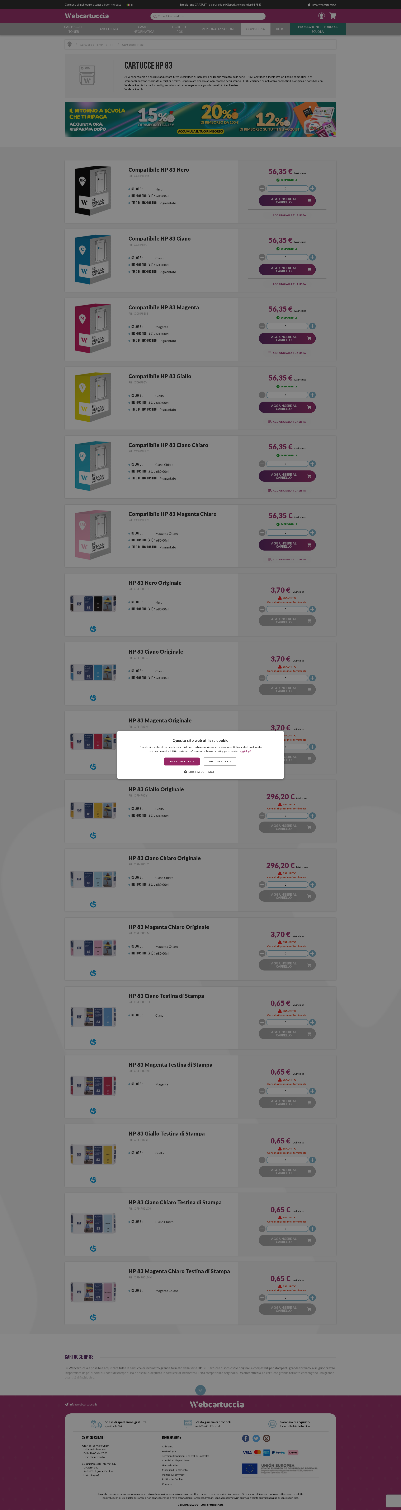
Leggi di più (245, 751)
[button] (200, 772)
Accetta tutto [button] (182, 761)
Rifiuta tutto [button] (220, 761)
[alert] (200, 755)
